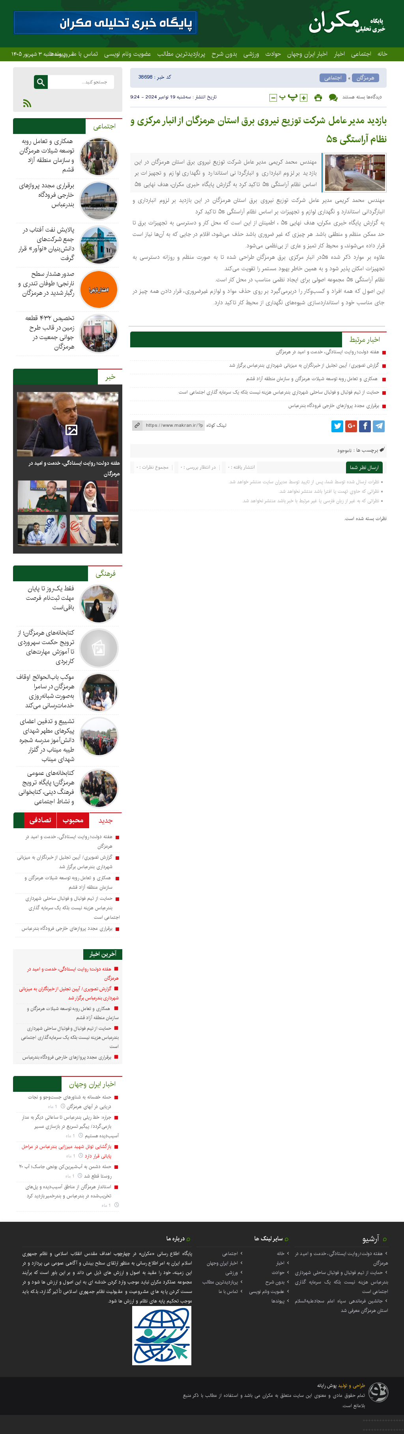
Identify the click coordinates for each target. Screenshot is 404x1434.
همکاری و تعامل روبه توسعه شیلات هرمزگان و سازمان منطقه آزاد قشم (312, 379)
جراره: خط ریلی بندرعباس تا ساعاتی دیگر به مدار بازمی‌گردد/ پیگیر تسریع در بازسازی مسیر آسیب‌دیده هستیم (70, 1127)
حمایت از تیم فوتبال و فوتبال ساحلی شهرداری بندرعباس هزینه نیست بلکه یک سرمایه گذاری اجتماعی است (279, 392)
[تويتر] (337, 426)
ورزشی (251, 54)
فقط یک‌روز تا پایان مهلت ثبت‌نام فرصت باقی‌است (50, 598)
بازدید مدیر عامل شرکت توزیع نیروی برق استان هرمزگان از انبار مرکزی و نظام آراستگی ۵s (258, 130)
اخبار (339, 54)
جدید (106, 821)
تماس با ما (85, 54)
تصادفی (40, 820)
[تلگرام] (379, 426)
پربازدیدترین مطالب (181, 54)
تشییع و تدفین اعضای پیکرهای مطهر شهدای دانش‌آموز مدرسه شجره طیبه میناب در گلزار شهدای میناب (47, 740)
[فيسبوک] (365, 426)
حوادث (273, 54)
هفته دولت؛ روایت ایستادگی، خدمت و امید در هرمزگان (327, 352)
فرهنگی (105, 574)
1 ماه (53, 1106)
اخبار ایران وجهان (307, 54)
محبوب (73, 820)
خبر (110, 377)
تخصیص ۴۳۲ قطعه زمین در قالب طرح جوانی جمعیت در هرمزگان (50, 332)
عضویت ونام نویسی (127, 54)
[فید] (27, 103)
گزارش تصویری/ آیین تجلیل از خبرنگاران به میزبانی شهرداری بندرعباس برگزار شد (304, 365)
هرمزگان (365, 77)
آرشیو (371, 1239)
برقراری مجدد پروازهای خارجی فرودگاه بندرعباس (333, 405)
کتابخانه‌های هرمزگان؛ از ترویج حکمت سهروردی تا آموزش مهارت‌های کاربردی (46, 647)
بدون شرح (224, 54)
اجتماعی (361, 54)
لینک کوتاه (216, 425)
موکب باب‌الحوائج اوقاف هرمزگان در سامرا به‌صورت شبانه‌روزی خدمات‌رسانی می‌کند (46, 691)
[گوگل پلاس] (351, 426)
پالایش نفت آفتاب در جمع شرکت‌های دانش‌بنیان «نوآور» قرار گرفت (46, 244)
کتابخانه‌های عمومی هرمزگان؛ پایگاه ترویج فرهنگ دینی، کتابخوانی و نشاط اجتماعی (47, 787)
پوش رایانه (327, 1385)
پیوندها (277, 1301)
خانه (382, 54)
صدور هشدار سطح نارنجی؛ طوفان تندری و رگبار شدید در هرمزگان (46, 283)
